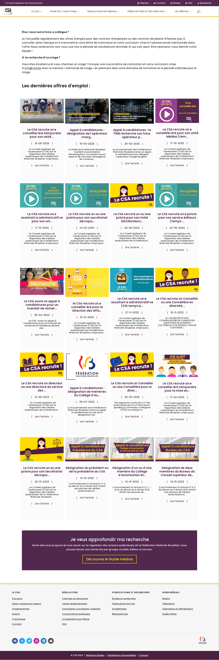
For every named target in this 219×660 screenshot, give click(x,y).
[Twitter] (22, 641)
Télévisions (168, 603)
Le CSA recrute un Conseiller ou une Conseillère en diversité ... (177, 302)
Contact (17, 624)
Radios (166, 598)
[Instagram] (36, 641)
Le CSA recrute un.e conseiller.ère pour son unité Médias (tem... (177, 133)
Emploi (16, 614)
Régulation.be (120, 614)
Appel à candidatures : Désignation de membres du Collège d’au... (87, 391)
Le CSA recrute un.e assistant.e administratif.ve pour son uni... (42, 217)
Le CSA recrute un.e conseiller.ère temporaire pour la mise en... (177, 387)
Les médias (181, 11)
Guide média (169, 614)
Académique (119, 608)
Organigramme (20, 608)
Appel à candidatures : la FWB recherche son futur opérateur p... (132, 133)
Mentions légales (95, 655)
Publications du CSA (123, 603)
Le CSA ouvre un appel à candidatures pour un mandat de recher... (42, 304)
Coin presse (18, 619)
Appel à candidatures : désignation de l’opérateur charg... (87, 133)
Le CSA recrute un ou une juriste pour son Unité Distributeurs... (132, 217)
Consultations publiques (76, 614)
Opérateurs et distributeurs (177, 608)
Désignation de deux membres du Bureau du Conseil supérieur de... (177, 471)
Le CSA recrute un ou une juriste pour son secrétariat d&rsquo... (87, 217)
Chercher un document (75, 598)
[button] (198, 11)
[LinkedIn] (44, 641)
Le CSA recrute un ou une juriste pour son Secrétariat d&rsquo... (41, 471)
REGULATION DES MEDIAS (102, 11)
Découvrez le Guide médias (109, 559)
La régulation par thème (75, 619)
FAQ (64, 624)
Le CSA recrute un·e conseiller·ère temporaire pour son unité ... (42, 133)
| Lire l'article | (41, 165)
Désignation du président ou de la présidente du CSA (87, 470)
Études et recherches (124, 598)
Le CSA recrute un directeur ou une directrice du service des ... (42, 386)
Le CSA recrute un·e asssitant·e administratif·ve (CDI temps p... (132, 302)
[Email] (51, 641)
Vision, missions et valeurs (26, 603)
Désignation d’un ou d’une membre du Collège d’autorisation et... (132, 471)
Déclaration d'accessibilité (122, 655)
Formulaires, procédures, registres (81, 608)
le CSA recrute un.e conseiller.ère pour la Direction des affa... (87, 307)
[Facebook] (15, 641)
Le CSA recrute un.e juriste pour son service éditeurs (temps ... (177, 217)
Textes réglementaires (74, 603)
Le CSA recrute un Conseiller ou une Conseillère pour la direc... (132, 386)
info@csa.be (32, 68)
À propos (17, 598)
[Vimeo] (29, 641)
